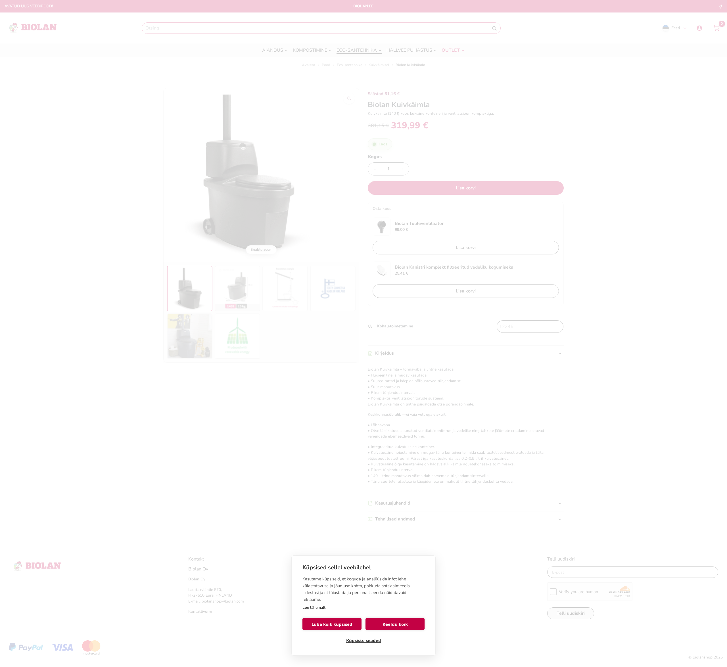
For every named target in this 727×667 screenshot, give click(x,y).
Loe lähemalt (313, 607)
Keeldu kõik (395, 624)
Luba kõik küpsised (332, 624)
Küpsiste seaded (363, 640)
